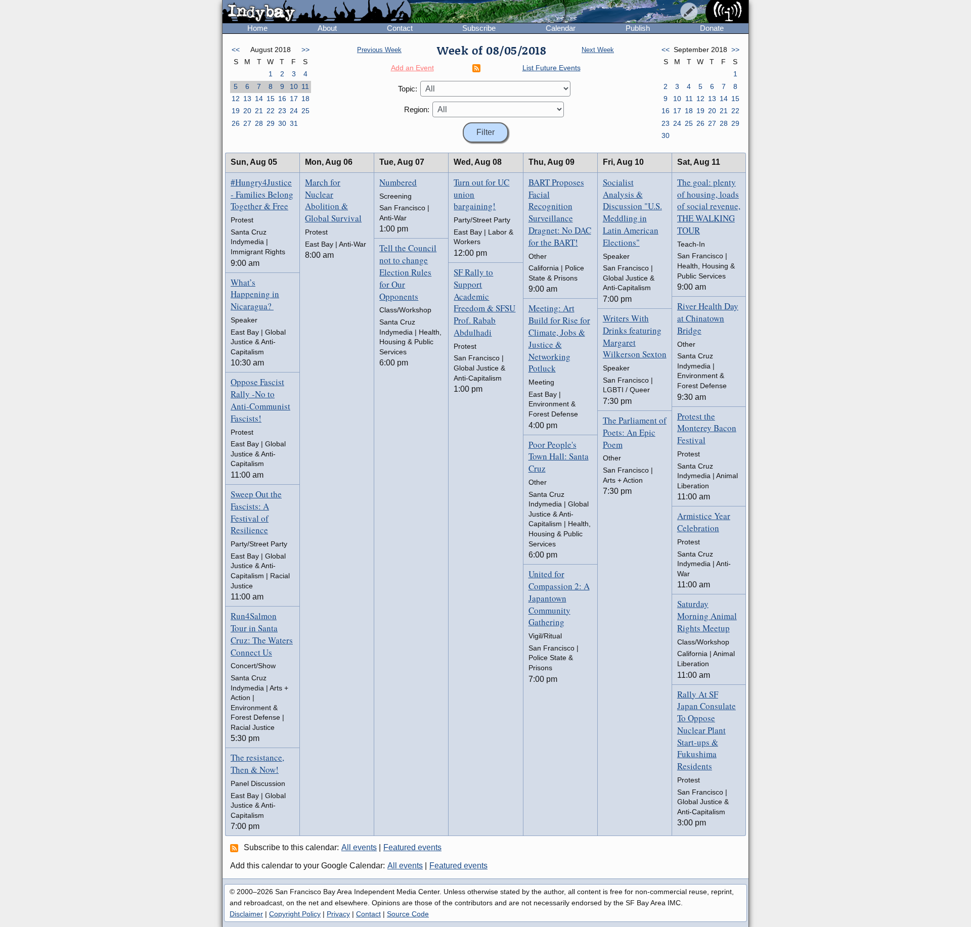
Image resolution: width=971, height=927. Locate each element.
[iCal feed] (235, 847)
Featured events (412, 847)
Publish (638, 28)
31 (294, 123)
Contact (400, 28)
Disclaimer (246, 914)
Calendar (561, 28)
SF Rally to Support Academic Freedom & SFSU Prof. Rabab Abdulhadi (484, 302)
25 (305, 111)
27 (247, 123)
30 (282, 123)
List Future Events (551, 68)
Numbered (398, 182)
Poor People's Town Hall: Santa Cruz (558, 457)
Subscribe (479, 28)
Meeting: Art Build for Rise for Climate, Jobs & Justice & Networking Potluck (559, 338)
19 (236, 111)
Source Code (408, 914)
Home (257, 28)
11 (305, 86)
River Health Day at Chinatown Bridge (707, 318)
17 (294, 99)
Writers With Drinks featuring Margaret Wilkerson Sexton (635, 336)
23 (282, 111)
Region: (416, 109)
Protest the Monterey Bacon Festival (706, 428)
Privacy (338, 914)
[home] (317, 12)
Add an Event (412, 68)
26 (236, 123)
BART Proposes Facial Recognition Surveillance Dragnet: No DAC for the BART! (559, 212)
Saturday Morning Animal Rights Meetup (707, 616)
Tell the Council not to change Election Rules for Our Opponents (407, 272)
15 (271, 99)
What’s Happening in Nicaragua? (255, 294)
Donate (712, 28)
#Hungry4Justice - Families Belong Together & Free (262, 194)
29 (271, 123)
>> (305, 49)
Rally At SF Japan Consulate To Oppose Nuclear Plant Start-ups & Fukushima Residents (706, 730)
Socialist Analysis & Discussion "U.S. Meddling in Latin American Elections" (632, 212)
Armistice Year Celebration (703, 522)
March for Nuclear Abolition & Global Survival (333, 200)
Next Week (598, 50)
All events (359, 847)
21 (259, 111)
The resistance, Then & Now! (257, 763)
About (327, 28)
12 (236, 99)
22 (271, 111)
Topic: (407, 88)
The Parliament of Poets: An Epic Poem (635, 432)
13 (247, 99)
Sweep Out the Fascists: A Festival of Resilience (256, 512)
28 (259, 123)
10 (294, 86)
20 (247, 111)
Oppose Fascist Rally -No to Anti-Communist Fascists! (260, 400)
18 (305, 99)
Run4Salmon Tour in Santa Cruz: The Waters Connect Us (262, 634)
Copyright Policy (295, 914)
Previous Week (379, 50)
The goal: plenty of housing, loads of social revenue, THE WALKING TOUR (708, 206)
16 (282, 99)
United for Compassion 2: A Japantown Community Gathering (559, 598)
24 (294, 111)
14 (259, 99)
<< (236, 49)
